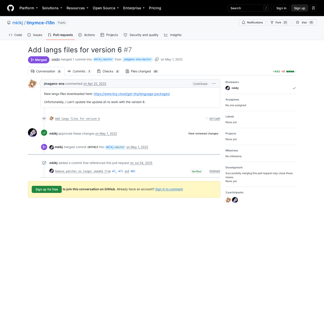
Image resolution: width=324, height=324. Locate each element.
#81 (133, 171)
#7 (113, 171)
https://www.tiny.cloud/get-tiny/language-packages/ (132, 94)
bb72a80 (214, 118)
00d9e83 (214, 171)
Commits (83, 71)
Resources (76, 8)
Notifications (255, 22)
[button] (213, 83)
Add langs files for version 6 (77, 118)
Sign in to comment (169, 189)
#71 (120, 171)
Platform (26, 8)
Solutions (50, 8)
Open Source (104, 8)
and (127, 171)
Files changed (146, 71)
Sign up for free (46, 189)
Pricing (155, 8)
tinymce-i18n (40, 22)
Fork (281, 22)
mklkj (17, 22)
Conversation (50, 71)
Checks (112, 71)
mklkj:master (103, 59)
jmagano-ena (54, 83)
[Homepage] (10, 7)
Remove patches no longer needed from (83, 171)
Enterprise (132, 8)
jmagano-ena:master (137, 59)
